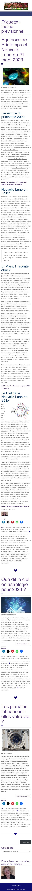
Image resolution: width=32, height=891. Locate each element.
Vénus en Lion (5, 688)
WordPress (22, 889)
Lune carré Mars (6, 540)
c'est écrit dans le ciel (8, 667)
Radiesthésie (25, 681)
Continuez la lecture (23, 644)
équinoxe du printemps (8, 538)
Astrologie (19, 527)
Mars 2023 (25, 676)
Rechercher (25, 842)
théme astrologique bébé (19, 556)
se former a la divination (22, 683)
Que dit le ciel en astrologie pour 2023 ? (15, 584)
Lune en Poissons (13, 543)
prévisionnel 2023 (15, 681)
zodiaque (10, 560)
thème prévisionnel (15, 558)
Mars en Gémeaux (6, 679)
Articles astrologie (22, 656)
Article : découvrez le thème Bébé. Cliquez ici (15, 506)
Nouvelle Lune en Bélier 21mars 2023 (17, 549)
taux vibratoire (21, 824)
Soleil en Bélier (20, 554)
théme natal (5, 558)
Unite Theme (10, 889)
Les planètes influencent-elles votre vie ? (15, 713)
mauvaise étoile (6, 820)
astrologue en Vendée (21, 665)
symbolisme (12, 824)
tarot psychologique (7, 685)
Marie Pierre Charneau (14, 545)
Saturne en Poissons (20, 552)
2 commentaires (23, 826)
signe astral (19, 822)
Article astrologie (9, 527)
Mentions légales (16, 885)
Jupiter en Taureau (11, 674)
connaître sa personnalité (17, 536)
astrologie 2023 (15, 663)
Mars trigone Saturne (14, 547)
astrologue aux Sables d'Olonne (11, 534)
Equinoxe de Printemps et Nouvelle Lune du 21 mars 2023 (14, 49)
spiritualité (4, 824)
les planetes (17, 815)
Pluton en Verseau (7, 552)
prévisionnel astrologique (19, 820)
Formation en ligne (21, 538)
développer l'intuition (17, 670)
